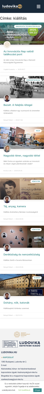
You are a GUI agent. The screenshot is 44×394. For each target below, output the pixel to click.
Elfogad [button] (37, 390)
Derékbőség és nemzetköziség (22, 254)
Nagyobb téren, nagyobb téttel (22, 155)
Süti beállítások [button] (24, 390)
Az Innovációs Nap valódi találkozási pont (19, 53)
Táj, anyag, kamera (15, 206)
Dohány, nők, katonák (16, 302)
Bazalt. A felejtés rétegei (18, 104)
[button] (39, 6)
